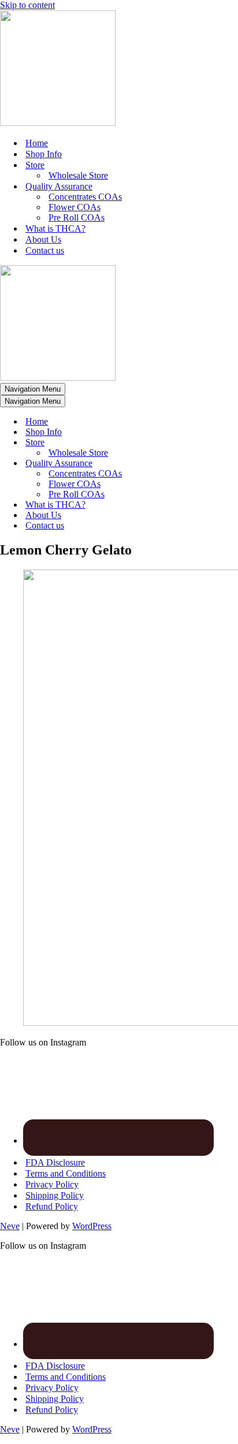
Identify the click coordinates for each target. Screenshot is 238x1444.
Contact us (44, 250)
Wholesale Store (78, 175)
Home (36, 143)
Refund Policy (51, 1206)
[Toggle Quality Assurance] (202, 463)
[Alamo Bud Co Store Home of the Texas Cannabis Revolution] (58, 123)
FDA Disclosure (55, 1162)
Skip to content (27, 5)
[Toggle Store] (202, 443)
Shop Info (43, 154)
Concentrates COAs (85, 197)
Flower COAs (75, 207)
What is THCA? (55, 228)
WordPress (91, 1226)
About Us (43, 239)
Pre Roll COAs (77, 217)
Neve (10, 1226)
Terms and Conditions (65, 1173)
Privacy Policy (52, 1184)
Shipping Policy (54, 1195)
